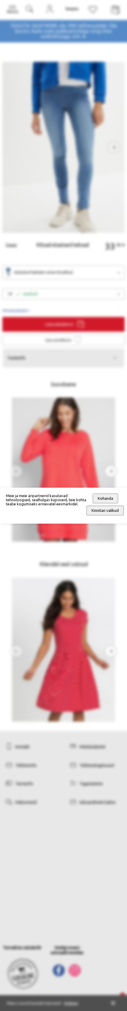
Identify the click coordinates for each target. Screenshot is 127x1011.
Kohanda (105, 498)
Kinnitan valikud (105, 510)
